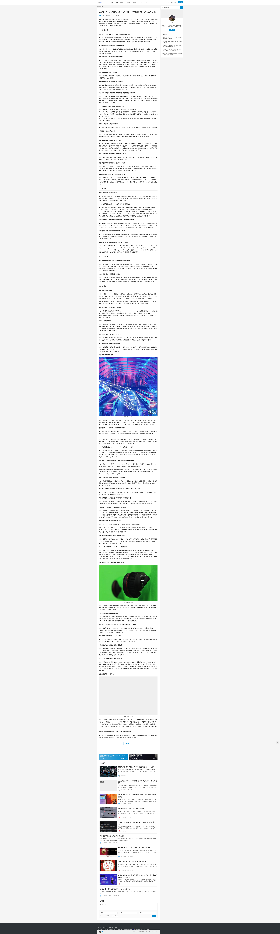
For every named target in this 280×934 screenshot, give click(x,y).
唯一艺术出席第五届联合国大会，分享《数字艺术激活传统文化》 (137, 790)
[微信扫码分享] (146, 932)
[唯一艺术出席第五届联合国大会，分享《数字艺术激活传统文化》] (108, 793)
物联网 (134, 2)
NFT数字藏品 (128, 2)
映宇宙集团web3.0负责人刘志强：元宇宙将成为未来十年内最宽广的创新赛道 (137, 871)
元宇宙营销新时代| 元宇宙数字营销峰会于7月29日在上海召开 (137, 777)
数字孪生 (147, 2)
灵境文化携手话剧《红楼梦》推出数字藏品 (132, 856)
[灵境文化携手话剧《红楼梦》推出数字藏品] (108, 860)
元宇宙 (116, 2)
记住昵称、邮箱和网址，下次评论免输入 (110, 910)
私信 (173, 29)
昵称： (102, 907)
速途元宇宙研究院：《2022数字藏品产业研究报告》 (135, 842)
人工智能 (140, 2)
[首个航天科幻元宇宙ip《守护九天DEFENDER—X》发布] (108, 766)
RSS (116, 927)
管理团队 (105, 927)
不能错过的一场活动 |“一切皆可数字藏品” (131, 803)
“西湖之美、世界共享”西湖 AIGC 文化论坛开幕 (115, 884)
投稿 (181, 2)
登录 (172, 2)
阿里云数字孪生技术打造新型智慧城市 (112, 831)
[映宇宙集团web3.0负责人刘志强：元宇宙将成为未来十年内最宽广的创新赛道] (108, 874)
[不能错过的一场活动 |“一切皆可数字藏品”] (108, 807)
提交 (154, 910)
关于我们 (99, 927)
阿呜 (100, 15)
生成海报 (142, 931)
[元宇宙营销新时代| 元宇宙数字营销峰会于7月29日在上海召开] (108, 780)
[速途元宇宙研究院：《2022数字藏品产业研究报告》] (108, 846)
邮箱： (122, 907)
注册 (175, 2)
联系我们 (111, 927)
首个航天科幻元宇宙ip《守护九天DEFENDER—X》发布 (136, 762)
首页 (108, 2)
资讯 (112, 2)
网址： (141, 907)
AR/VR (121, 2)
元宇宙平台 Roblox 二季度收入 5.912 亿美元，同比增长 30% (136, 818)
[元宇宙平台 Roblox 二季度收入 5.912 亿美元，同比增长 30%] (108, 821)
